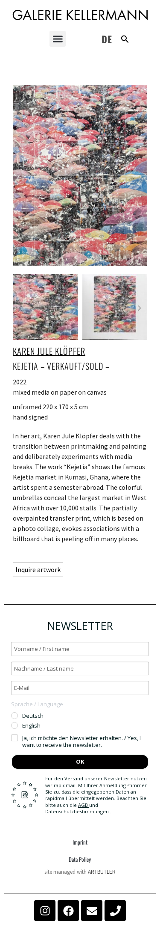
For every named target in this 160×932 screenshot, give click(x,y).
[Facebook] (68, 910)
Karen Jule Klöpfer (49, 351)
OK (80, 761)
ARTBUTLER (102, 871)
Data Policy (80, 859)
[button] (57, 39)
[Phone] (115, 910)
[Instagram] (44, 910)
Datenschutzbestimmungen (77, 811)
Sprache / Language (37, 704)
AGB (83, 805)
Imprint (80, 842)
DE (107, 39)
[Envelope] (91, 910)
